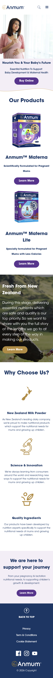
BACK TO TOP (26, 617)
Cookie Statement (26, 642)
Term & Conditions (26, 635)
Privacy (26, 629)
